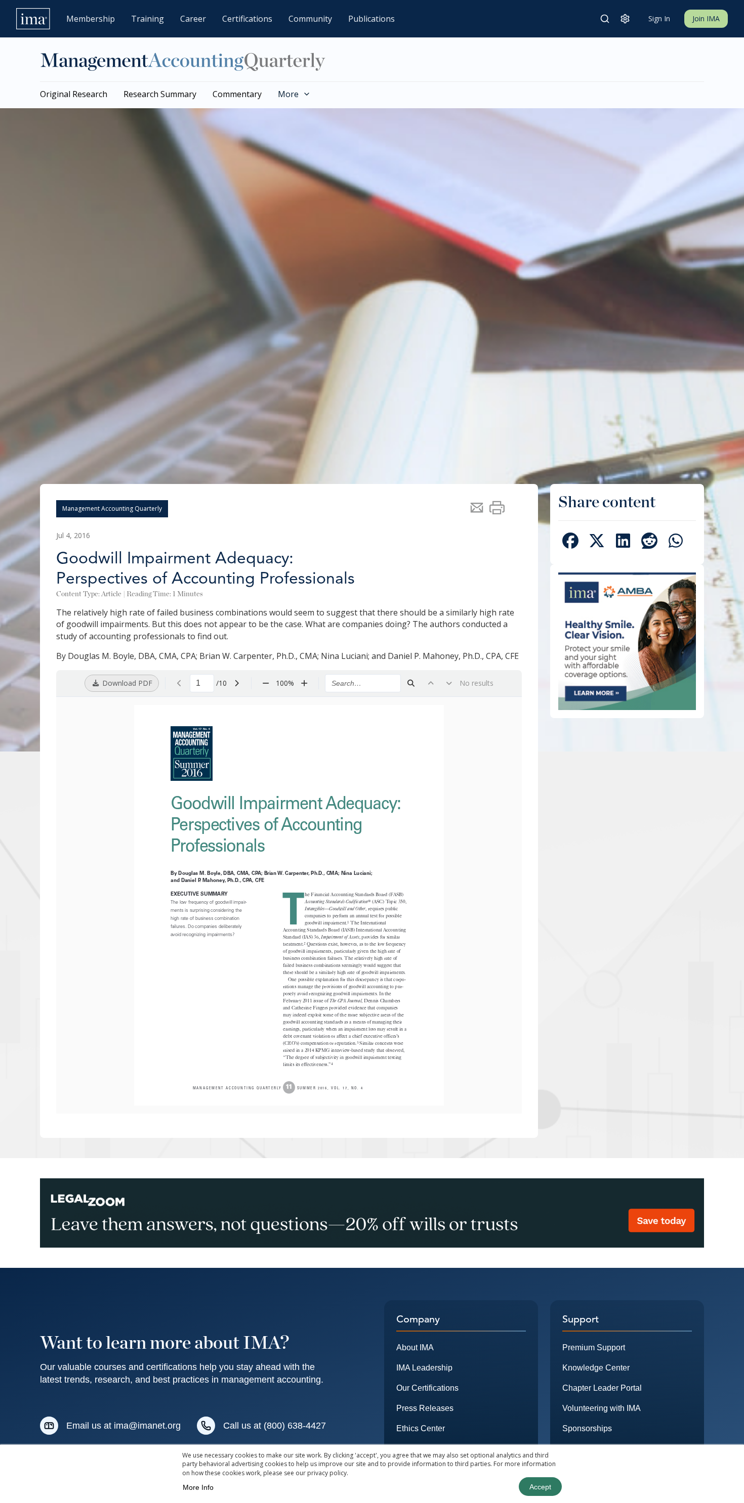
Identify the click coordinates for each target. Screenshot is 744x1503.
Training (147, 18)
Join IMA (706, 18)
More (288, 94)
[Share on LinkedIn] (623, 542)
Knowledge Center (596, 1367)
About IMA (415, 1347)
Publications (371, 18)
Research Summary (159, 94)
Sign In (659, 18)
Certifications (247, 18)
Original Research (73, 94)
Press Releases (424, 1408)
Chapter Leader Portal (602, 1388)
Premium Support (593, 1347)
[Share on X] (597, 542)
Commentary (237, 94)
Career (193, 18)
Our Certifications (427, 1388)
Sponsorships (587, 1428)
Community (310, 18)
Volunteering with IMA (601, 1408)
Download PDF (126, 683)
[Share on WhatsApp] (676, 542)
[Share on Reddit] (649, 542)
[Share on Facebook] (570, 542)
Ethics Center (420, 1428)
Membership (90, 18)
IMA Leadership (424, 1367)
